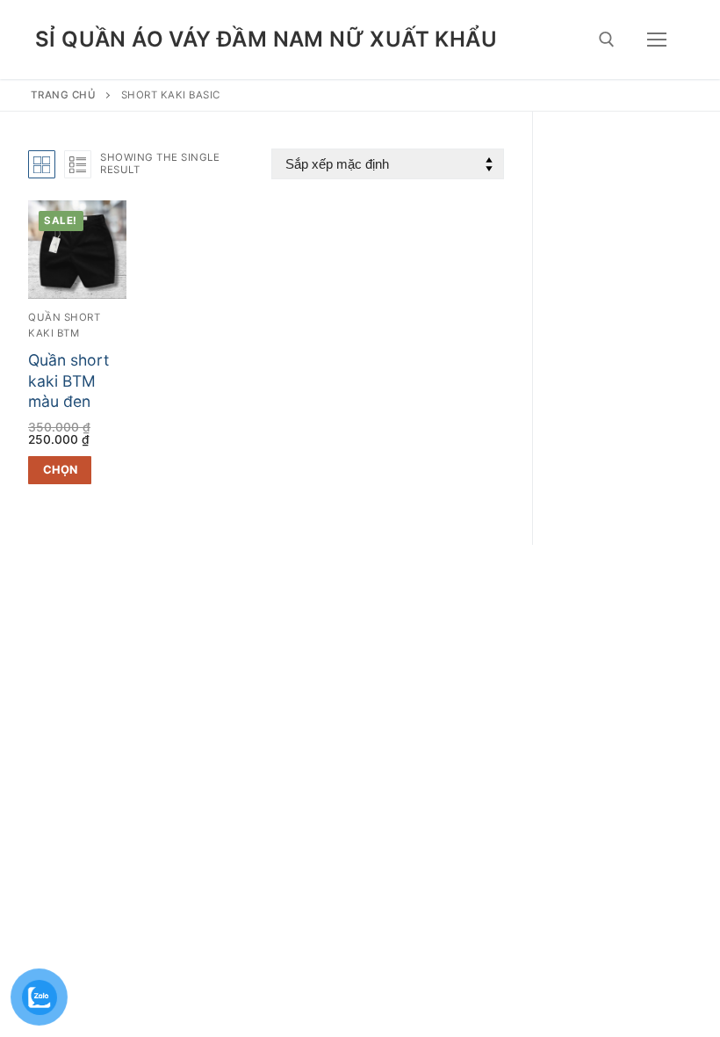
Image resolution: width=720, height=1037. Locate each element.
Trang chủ (64, 95)
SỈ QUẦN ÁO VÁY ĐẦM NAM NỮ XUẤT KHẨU (266, 39)
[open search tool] (607, 39)
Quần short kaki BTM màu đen (68, 381)
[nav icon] (657, 39)
